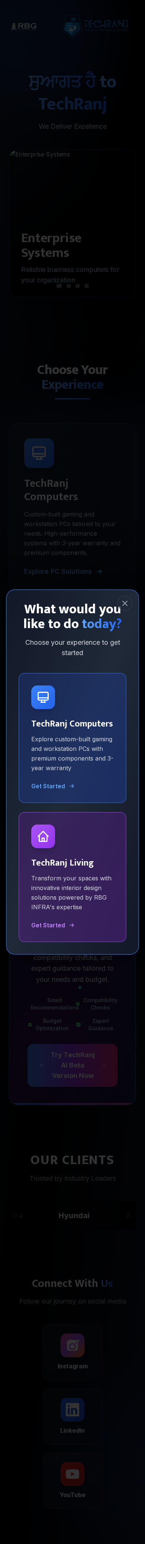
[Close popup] (124, 603)
